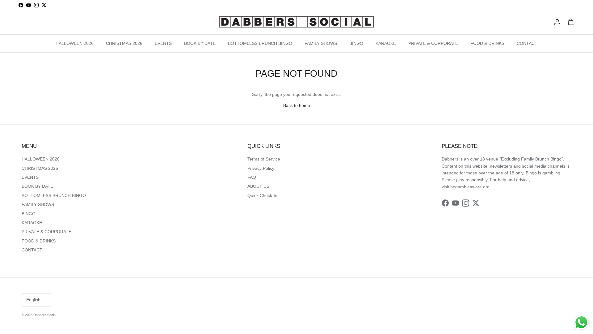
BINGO (356, 43)
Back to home (296, 105)
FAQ (251, 177)
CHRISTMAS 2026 (124, 43)
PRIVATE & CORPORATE (433, 43)
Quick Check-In (262, 195)
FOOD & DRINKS (487, 43)
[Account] (556, 22)
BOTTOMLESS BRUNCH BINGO (260, 43)
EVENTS (163, 43)
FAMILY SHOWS (321, 43)
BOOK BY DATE (200, 43)
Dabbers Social (44, 315)
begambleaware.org (470, 186)
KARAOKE (386, 43)
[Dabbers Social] (296, 22)
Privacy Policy (260, 168)
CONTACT (527, 43)
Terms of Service (263, 158)
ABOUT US (258, 186)
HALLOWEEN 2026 (75, 43)
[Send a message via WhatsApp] (581, 322)
